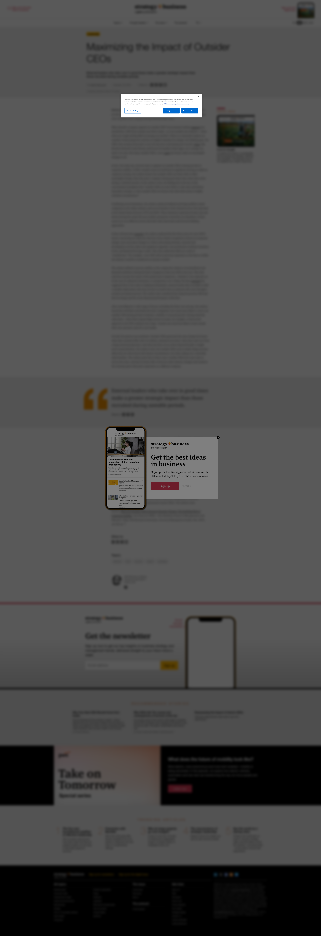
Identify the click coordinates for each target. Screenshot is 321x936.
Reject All (171, 111)
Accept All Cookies (190, 111)
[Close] (198, 96)
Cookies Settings (133, 111)
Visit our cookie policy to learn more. (177, 104)
